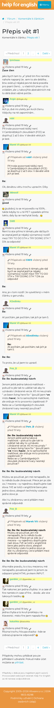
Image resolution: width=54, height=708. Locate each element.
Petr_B (13, 368)
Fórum (11, 18)
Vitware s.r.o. (36, 691)
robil (12, 118)
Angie (18, 99)
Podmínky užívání (21, 698)
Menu (45, 4)
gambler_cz (22, 579)
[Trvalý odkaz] (30, 67)
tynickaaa (15, 60)
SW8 (12, 221)
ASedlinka (15, 301)
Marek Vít (20, 144)
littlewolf (14, 192)
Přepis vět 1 (33, 37)
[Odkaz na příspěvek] (8, 157)
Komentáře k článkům (31, 18)
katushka (20, 621)
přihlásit (19, 662)
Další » (46, 53)
